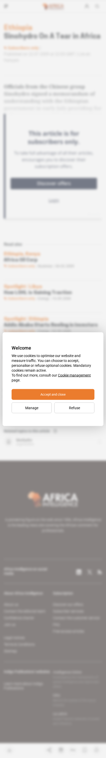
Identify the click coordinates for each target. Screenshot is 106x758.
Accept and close (53, 394)
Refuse (74, 408)
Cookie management (74, 375)
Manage (31, 408)
